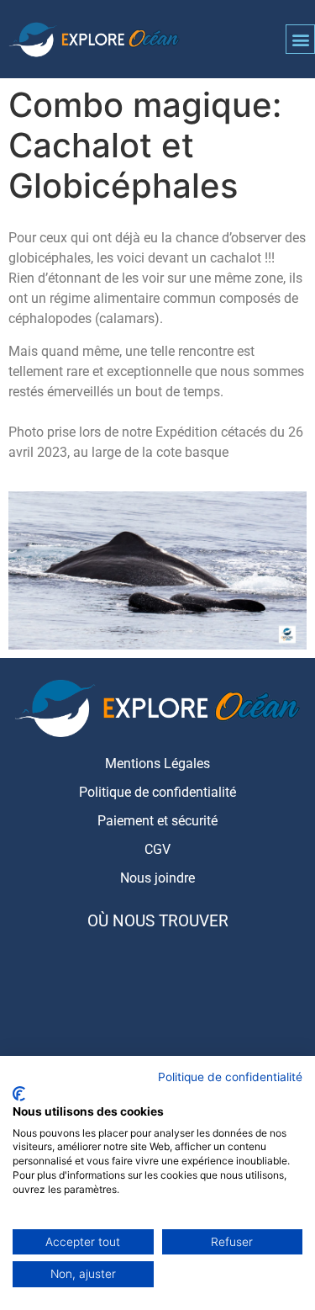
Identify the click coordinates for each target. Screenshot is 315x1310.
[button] (300, 39)
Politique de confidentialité (230, 1077)
